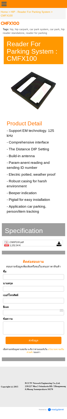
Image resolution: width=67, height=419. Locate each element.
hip (11, 29)
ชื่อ (4, 271)
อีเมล (6, 306)
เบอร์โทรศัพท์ (10, 295)
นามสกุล (8, 283)
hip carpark (21, 29)
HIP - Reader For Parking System (30, 11)
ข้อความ (8, 318)
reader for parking (36, 32)
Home (4, 11)
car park (55, 29)
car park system (39, 29)
